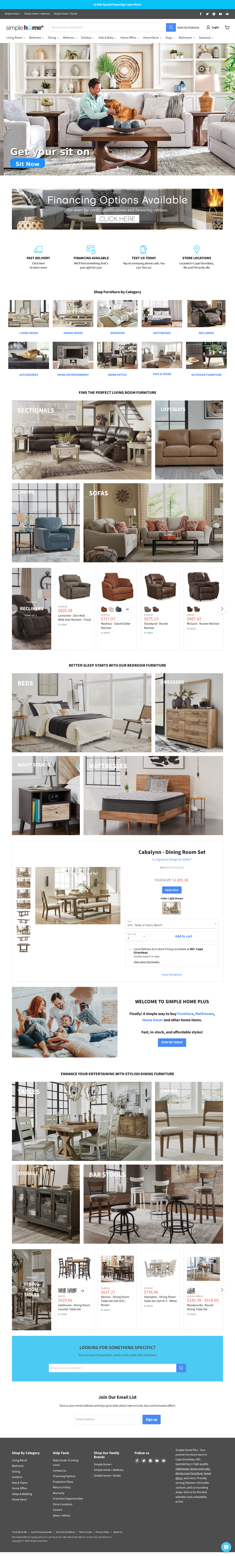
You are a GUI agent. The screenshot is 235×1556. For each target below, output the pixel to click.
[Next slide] (225, 109)
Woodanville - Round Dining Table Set (200, 1307)
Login (215, 27)
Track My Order (19, 1532)
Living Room (19, 1460)
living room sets (200, 1469)
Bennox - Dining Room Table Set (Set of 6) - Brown (115, 1301)
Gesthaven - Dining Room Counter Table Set (74, 1307)
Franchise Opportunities (68, 1499)
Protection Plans (63, 1482)
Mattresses (204, 1014)
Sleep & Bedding (22, 1494)
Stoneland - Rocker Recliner (156, 626)
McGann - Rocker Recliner (203, 624)
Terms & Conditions (65, 1532)
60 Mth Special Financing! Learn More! (117, 5)
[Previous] (13, 608)
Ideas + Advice (61, 1516)
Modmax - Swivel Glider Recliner (116, 626)
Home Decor (152, 1020)
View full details (172, 975)
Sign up (151, 1419)
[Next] (221, 608)
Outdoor (17, 1477)
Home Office (19, 1488)
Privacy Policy (102, 1532)
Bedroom (18, 1466)
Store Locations (62, 1504)
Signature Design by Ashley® (174, 859)
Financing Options (64, 1476)
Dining (16, 1472)
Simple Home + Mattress (37, 14)
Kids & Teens (20, 1483)
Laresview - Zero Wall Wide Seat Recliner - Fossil (74, 617)
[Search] (171, 27)
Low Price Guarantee (41, 1532)
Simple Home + (13, 14)
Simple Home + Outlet (65, 14)
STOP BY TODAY (172, 1042)
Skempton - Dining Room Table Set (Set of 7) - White (160, 1299)
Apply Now (171, 890)
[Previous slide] (10, 109)
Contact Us (59, 1471)
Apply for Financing (188, 27)
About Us (117, 1532)
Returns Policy (61, 1487)
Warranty (58, 1493)
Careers (57, 1510)
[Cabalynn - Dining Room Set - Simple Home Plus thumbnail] (23, 872)
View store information (147, 962)
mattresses (182, 1469)
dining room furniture (189, 1473)
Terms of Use (85, 1532)
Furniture (185, 1014)
